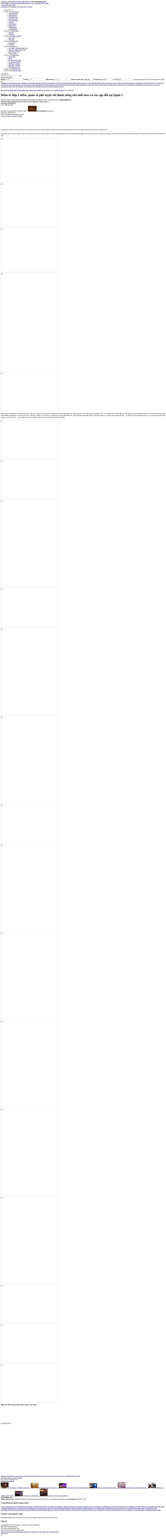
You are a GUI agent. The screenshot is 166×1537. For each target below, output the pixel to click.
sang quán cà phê (25, 1508)
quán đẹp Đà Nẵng (62, 85)
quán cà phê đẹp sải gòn (36, 1506)
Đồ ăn (10, 58)
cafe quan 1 (140, 85)
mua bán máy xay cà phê (92, 1510)
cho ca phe (136, 83)
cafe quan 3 (43, 86)
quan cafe (44, 1476)
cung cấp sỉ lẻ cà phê (125, 1508)
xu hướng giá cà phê (92, 1508)
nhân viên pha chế (38, 1510)
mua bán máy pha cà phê (122, 1510)
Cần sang (11, 39)
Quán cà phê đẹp (6, 1506)
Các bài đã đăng (36, 3)
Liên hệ (9, 1)
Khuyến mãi (16, 69)
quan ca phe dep (16, 1506)
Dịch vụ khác (12, 53)
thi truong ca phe (114, 1508)
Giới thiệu (4, 1)
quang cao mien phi (137, 1506)
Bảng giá (15, 1)
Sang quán (11, 38)
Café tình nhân (12, 17)
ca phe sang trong (19, 1476)
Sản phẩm (16, 55)
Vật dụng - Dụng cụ (14, 64)
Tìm (20, 76)
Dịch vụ (15, 46)
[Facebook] (13, 7)
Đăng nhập (21, 1)
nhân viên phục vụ (49, 1510)
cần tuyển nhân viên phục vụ (63, 1510)
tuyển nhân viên (74, 83)
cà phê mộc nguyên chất (25, 1510)
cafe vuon (147, 85)
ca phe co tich (29, 1476)
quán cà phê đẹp (9, 83)
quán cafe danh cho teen (45, 83)
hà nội (110, 85)
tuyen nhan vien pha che (21, 85)
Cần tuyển (11, 43)
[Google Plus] (21, 7)
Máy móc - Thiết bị (14, 65)
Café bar (11, 22)
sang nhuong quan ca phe (12, 1508)
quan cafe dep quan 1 (101, 85)
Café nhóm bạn (13, 13)
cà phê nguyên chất (55, 1508)
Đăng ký (27, 1)
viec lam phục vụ (84, 83)
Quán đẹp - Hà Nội (23, 86)
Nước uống (11, 57)
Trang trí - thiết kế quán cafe (17, 50)
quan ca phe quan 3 (89, 85)
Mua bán (15, 31)
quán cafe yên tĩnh (34, 86)
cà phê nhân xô (66, 1508)
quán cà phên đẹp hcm (65, 1506)
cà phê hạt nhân (75, 1508)
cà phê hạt (150, 1508)
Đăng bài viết (26, 3)
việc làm (91, 83)
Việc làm (15, 41)
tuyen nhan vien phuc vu (110, 83)
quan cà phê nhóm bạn (31, 83)
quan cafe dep (143, 83)
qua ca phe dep (8, 1476)
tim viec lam (56, 83)
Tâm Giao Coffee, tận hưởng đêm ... (78, 1488)
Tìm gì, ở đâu (17, 70)
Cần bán (11, 32)
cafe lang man (116, 85)
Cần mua (11, 34)
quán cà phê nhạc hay (105, 1506)
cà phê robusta (136, 1508)
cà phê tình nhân (52, 86)
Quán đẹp (16, 12)
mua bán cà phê (35, 1508)
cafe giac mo (37, 1476)
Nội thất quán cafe (14, 67)
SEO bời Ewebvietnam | (23, 1532)
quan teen (57, 1476)
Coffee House (12, 27)
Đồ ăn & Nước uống (14, 60)
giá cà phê (83, 1508)
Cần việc (11, 44)
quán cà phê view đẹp (91, 1506)
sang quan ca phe (19, 83)
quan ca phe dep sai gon (51, 1506)
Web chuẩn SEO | (44, 1532)
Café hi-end (12, 25)
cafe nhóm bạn (98, 83)
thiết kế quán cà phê (154, 1510)
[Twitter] (29, 7)
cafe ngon (51, 1476)
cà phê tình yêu (116, 1506)
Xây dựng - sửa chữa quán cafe (18, 48)
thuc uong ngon (123, 83)
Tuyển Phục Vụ (152, 83)
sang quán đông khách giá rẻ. (38, 85)
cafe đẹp (130, 83)
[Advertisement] (16, 124)
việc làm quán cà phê (78, 1510)
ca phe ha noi (72, 85)
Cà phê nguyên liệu (14, 62)
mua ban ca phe (45, 1508)
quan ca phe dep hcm (78, 1506)
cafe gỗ (77, 1476)
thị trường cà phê (104, 1508)
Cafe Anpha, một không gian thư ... (19, 1488)
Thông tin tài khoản (16, 3)
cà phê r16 (143, 1508)
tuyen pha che (10, 85)
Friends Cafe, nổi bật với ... (31, 1496)
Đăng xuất (42, 1)
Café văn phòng (13, 20)
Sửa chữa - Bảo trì (14, 51)
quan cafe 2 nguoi (125, 85)
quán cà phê (79, 85)
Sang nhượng (17, 36)
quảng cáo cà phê (126, 1506)
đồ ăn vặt (134, 85)
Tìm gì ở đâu (45, 3)
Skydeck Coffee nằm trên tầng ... (107, 1488)
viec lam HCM (64, 83)
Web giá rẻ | (35, 1532)
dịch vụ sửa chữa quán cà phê (139, 1510)
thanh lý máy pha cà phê (107, 1510)
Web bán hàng (54, 1532)
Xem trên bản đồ (6, 1423)
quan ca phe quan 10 (11, 86)
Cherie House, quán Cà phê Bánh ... (137, 1488)
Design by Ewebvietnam (8, 1532)
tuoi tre (62, 1476)
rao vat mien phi (148, 1506)
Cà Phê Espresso (13, 1510)
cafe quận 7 (60, 86)
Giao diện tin (5, 7)
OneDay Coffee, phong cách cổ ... (58, 1496)
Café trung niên (13, 19)
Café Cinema (12, 24)
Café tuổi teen (12, 15)
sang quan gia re (51, 85)
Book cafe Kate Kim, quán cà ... (48, 1488)
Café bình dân (12, 29)
